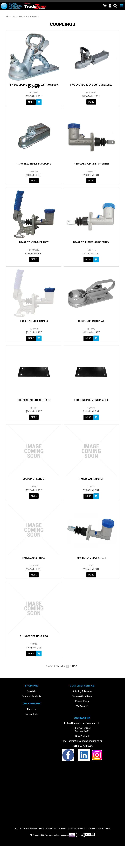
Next (74, 666)
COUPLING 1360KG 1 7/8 (91, 321)
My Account (82, 706)
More (31, 102)
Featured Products (31, 696)
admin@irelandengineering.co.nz (85, 741)
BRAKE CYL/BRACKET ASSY (34, 242)
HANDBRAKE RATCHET (91, 479)
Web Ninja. (105, 828)
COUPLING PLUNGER (33, 479)
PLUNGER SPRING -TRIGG (34, 636)
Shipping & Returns (82, 691)
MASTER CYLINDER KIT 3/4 (91, 557)
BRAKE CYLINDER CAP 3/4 (34, 321)
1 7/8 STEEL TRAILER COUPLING (33, 163)
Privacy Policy (82, 701)
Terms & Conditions (82, 696)
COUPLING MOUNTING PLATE (34, 400)
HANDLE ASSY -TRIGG (34, 557)
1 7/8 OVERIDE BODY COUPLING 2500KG (91, 85)
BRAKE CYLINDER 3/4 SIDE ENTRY (91, 242)
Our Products (31, 714)
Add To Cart (39, 102)
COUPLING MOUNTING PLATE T (91, 400)
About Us (31, 709)
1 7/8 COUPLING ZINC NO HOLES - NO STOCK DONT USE (34, 86)
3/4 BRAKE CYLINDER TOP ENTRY (91, 163)
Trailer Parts (18, 16)
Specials (31, 691)
